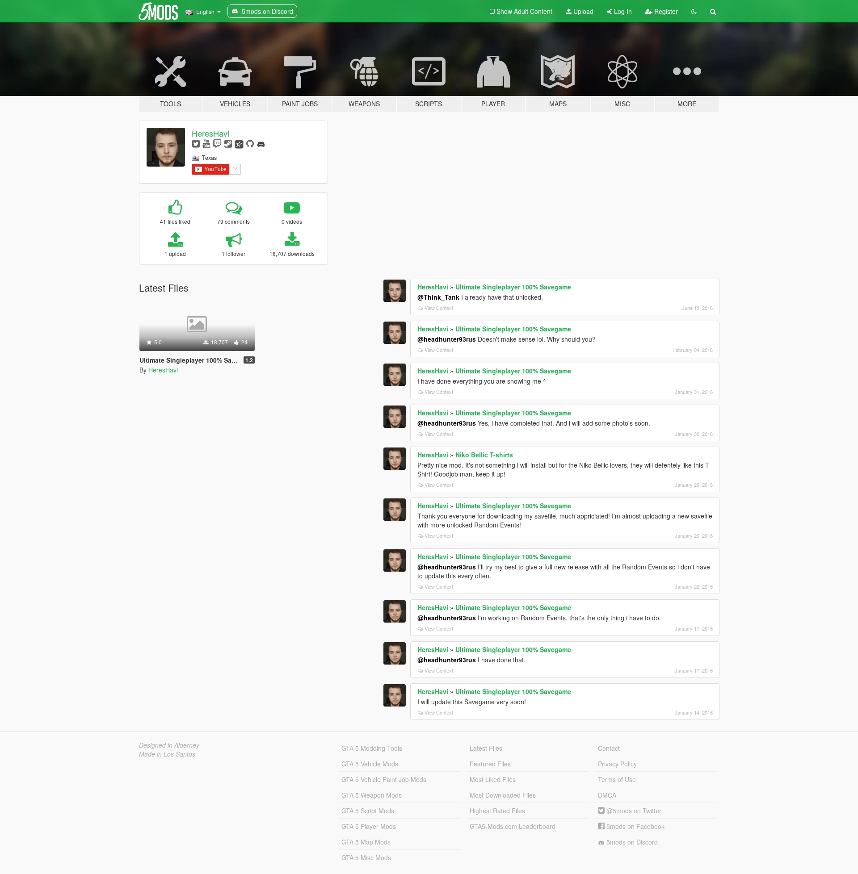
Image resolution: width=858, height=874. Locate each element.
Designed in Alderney (169, 744)
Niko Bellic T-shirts (484, 454)
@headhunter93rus (446, 339)
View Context (439, 307)
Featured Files (490, 763)
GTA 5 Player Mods (368, 826)
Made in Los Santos (167, 753)
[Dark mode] (694, 11)
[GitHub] (250, 143)
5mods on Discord (631, 841)
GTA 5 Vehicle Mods (369, 763)
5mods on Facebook (635, 826)
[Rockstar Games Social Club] (239, 143)
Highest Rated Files (497, 810)
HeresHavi (210, 133)
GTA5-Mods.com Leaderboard (512, 826)
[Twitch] (217, 143)
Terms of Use (617, 779)
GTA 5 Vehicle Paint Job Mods (383, 779)
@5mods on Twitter (633, 810)
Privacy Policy (617, 763)
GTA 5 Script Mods (367, 810)
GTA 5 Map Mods (366, 841)
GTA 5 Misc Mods (366, 857)
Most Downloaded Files (503, 794)
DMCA (607, 794)
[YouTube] (206, 143)
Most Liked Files (493, 779)
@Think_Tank (438, 297)
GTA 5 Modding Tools (371, 748)
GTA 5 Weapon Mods (371, 794)
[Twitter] (196, 143)
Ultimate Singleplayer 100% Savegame (513, 286)
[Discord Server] (261, 143)
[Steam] (228, 143)
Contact (609, 748)
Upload (582, 11)
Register (665, 11)
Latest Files (486, 748)
